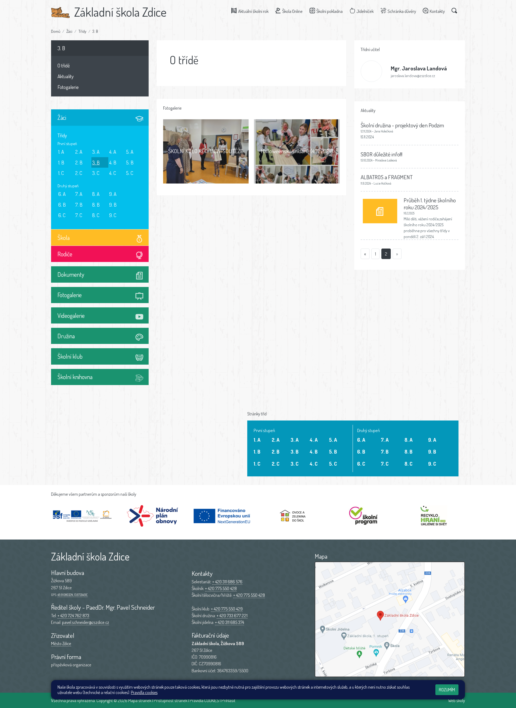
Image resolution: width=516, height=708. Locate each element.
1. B (61, 162)
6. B (62, 205)
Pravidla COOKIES (204, 700)
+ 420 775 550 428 (221, 588)
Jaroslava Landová (419, 68)
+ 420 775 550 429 (227, 609)
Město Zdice (61, 643)
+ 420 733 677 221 (232, 615)
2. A (78, 152)
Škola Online (292, 11)
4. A (112, 152)
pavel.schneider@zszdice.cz (85, 622)
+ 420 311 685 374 (229, 622)
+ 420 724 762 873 (73, 615)
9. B (113, 205)
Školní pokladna (329, 11)
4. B (112, 162)
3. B (95, 31)
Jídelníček (365, 11)
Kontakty (437, 11)
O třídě (64, 65)
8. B (96, 205)
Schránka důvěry (402, 11)
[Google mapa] (390, 619)
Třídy (82, 31)
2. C (78, 173)
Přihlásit (228, 700)
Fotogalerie (68, 87)
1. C (61, 173)
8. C (95, 215)
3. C (95, 173)
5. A (129, 152)
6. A (62, 194)
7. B (79, 205)
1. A (61, 152)
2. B (79, 162)
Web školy (456, 700)
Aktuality (66, 76)
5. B (130, 162)
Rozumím (447, 689)
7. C (78, 215)
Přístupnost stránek (170, 700)
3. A (95, 152)
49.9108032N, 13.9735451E (73, 595)
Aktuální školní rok (253, 11)
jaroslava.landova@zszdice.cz (413, 75)
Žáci (69, 31)
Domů (55, 31)
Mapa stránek (139, 700)
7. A (78, 194)
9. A (112, 194)
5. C (129, 173)
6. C (62, 215)
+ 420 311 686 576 (227, 581)
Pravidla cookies (144, 692)
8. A (95, 194)
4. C (112, 173)
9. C (112, 215)
